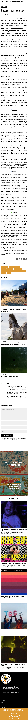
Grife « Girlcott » (5, 631)
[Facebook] (17, 259)
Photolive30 (22, 271)
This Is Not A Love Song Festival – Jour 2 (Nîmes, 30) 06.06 (13, 310)
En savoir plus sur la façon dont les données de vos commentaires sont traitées (13, 440)
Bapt (8, 383)
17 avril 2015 (5, 267)
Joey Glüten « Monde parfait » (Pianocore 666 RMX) (14, 530)
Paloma (15, 271)
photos (3, 273)
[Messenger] (19, 259)
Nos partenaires (5, 705)
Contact (3, 700)
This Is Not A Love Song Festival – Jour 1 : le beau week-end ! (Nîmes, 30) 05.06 (14, 343)
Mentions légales (5, 707)
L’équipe (2, 702)
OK (9, 716)
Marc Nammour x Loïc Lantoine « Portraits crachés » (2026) (13, 597)
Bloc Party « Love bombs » (9, 376)
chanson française (14, 267)
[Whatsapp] (24, 259)
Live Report (4, 6)
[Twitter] (22, 259)
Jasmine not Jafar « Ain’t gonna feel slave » (13, 563)
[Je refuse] (26, 714)
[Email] (26, 259)
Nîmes (10, 271)
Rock (8, 273)
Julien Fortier (17, 269)
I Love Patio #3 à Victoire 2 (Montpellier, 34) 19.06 (13, 664)
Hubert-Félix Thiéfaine (7, 269)
